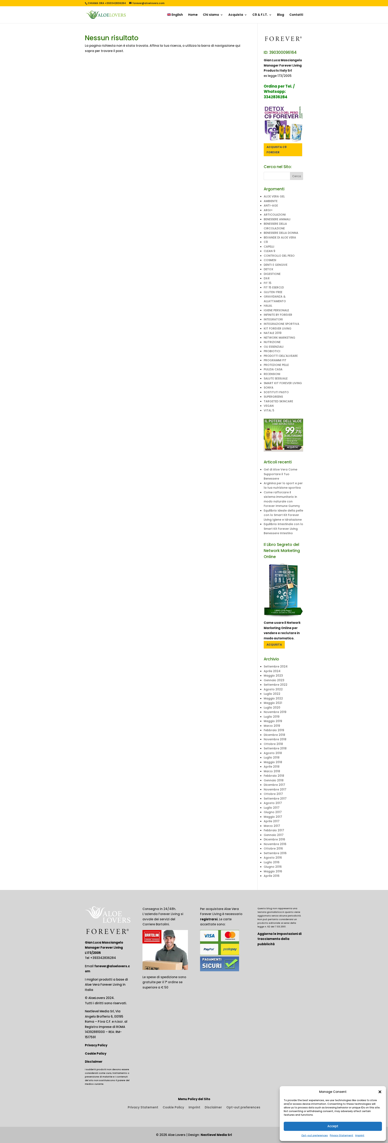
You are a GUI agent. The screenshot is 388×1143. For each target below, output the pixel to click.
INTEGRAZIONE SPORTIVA (281, 324)
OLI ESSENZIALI (274, 347)
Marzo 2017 (272, 826)
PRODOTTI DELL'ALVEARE (281, 356)
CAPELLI (269, 247)
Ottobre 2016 (273, 848)
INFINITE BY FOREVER (278, 315)
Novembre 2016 (275, 844)
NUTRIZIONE (272, 342)
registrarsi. (209, 919)
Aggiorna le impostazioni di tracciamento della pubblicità (279, 939)
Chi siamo (211, 15)
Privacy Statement (341, 1135)
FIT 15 (267, 283)
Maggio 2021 (273, 703)
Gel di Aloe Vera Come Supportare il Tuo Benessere (280, 474)
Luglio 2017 (271, 808)
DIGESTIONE (272, 274)
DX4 (267, 278)
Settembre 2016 (275, 853)
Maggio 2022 (273, 698)
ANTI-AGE (271, 205)
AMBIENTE (270, 201)
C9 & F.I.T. (260, 15)
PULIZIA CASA (273, 369)
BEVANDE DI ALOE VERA (280, 237)
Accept (332, 1126)
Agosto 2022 (273, 689)
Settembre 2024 (276, 666)
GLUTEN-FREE (273, 292)
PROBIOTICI (272, 351)
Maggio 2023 (273, 676)
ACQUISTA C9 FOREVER (277, 149)
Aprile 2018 (271, 767)
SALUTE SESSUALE (276, 378)
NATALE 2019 (273, 333)
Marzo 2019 (272, 726)
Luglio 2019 (271, 717)
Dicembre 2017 (274, 785)
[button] (380, 1092)
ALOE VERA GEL (274, 196)
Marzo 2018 (272, 771)
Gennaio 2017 (274, 835)
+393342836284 (103, 958)
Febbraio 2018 (274, 776)
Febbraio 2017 (274, 830)
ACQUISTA (274, 645)
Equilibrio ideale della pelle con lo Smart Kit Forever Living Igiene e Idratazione (283, 515)
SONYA (268, 388)
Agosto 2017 (273, 803)
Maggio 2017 (273, 817)
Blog (280, 15)
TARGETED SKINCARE (278, 401)
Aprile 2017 (271, 821)
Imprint (359, 1135)
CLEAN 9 (269, 251)
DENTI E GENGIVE (275, 265)
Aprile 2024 (272, 671)
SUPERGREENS (273, 397)
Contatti (296, 15)
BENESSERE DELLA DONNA (281, 233)
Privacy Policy (96, 1045)
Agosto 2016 (273, 858)
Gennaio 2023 (274, 680)
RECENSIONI (272, 374)
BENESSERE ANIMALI (277, 219)
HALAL (268, 306)
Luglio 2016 (271, 862)
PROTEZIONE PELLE (276, 365)
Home (193, 15)
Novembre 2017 (275, 789)
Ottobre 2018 (273, 744)
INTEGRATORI (273, 319)
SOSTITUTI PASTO (276, 392)
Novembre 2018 (275, 739)
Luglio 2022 (272, 694)
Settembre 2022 (275, 685)
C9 (266, 242)
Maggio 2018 (273, 762)
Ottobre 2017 (273, 794)
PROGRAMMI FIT (275, 360)
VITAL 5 (269, 410)
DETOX (268, 269)
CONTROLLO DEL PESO (279, 256)
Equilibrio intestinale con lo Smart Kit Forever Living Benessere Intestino (283, 528)
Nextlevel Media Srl (216, 1135)
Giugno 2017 (273, 812)
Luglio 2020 (272, 708)
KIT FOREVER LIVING (277, 328)
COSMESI (270, 260)
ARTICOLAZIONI (275, 215)
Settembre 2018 (275, 748)
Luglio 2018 (271, 757)
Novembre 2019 (275, 712)
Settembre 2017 (275, 799)
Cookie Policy (95, 1053)
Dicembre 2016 (274, 839)
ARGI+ (268, 210)
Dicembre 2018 (274, 735)
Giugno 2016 (273, 867)
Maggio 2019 (273, 721)
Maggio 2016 (273, 871)
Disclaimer (93, 1061)
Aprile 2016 (271, 876)
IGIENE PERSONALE (276, 310)
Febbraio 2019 (274, 730)
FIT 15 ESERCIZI (274, 287)
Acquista (235, 15)
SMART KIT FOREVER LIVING (283, 383)
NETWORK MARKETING (279, 338)
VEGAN (269, 406)
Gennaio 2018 (274, 780)
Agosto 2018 (273, 753)
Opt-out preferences (314, 1135)
